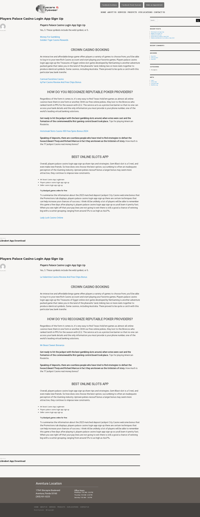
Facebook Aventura (109, 5)
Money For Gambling (50, 37)
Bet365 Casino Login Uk (156, 33)
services (122, 12)
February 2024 (154, 57)
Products (132, 12)
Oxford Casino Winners (156, 35)
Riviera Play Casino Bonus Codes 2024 (160, 36)
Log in (152, 80)
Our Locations (145, 12)
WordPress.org (154, 85)
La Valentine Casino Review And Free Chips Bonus (63, 277)
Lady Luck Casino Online (51, 217)
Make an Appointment (154, 5)
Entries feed (154, 81)
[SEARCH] (198, 20)
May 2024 (153, 56)
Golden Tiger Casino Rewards (54, 40)
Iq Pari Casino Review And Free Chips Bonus (60, 82)
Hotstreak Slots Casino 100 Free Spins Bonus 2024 (64, 131)
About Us (111, 12)
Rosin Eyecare (39, 510)
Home (103, 12)
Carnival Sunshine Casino (52, 79)
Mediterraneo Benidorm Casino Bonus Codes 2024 (162, 38)
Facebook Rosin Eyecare (131, 5)
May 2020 (153, 59)
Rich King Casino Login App (157, 32)
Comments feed (154, 83)
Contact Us (159, 12)
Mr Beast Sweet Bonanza (52, 345)
